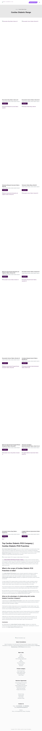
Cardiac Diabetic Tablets (15, 101)
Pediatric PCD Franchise (21, 689)
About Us (21, 656)
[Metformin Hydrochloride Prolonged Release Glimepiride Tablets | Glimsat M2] (11, 404)
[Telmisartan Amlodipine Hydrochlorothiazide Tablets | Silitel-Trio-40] (31, 404)
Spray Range (21, 696)
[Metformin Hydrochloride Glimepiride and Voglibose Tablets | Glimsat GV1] (11, 231)
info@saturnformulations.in (22, 707)
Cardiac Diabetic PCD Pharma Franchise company (13, 559)
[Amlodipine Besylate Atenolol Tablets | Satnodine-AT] (31, 317)
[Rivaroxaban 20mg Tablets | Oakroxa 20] (11, 59)
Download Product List (33, 2)
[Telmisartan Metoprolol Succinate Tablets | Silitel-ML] (11, 144)
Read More (5, 103)
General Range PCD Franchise (21, 682)
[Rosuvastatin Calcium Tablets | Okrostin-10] (11, 317)
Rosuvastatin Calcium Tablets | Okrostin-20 (30, 99)
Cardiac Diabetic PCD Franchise (21, 685)
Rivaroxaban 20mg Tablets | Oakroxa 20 (10, 99)
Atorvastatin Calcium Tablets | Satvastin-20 (30, 271)
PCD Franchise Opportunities (21, 658)
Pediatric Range (21, 694)
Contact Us (21, 661)
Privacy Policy (21, 664)
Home (21, 654)
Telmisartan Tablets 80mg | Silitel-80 (29, 185)
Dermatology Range (21, 673)
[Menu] (39, 2)
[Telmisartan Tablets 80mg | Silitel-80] (31, 144)
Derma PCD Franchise (21, 688)
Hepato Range (21, 695)
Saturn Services (21, 657)
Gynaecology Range (21, 670)
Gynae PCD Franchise (21, 684)
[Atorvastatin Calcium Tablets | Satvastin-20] (31, 231)
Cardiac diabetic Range (21, 672)
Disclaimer (21, 665)
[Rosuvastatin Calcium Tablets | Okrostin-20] (31, 59)
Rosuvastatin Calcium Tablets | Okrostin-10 (11, 358)
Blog (21, 660)
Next (3, 539)
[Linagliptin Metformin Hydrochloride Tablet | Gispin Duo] (31, 490)
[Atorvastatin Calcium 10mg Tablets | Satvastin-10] (11, 490)
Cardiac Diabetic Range (6, 101)
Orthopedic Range (21, 698)
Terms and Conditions (21, 662)
